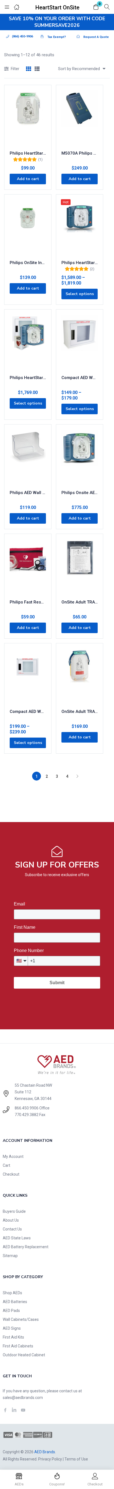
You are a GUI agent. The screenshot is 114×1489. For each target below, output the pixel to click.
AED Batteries (15, 1301)
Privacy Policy (50, 1459)
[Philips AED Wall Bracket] (28, 457)
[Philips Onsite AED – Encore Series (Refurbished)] (79, 457)
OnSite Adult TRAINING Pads (79, 602)
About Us (11, 1220)
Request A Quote (96, 37)
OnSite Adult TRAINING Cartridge (79, 711)
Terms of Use (76, 1459)
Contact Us (12, 1229)
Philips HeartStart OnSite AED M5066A (79, 262)
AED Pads (11, 1310)
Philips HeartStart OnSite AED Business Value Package (28, 377)
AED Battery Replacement (25, 1247)
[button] (96, 7)
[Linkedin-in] (14, 1410)
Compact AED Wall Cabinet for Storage (79, 377)
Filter (15, 68)
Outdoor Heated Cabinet (24, 1355)
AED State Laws (17, 1238)
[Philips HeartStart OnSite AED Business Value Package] (28, 342)
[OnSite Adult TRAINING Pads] (79, 567)
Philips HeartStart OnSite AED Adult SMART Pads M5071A (28, 153)
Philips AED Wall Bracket (28, 492)
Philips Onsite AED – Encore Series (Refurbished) (79, 492)
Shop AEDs (12, 1293)
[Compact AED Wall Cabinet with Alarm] (28, 676)
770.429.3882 (26, 1114)
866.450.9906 (26, 1108)
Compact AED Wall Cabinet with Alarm (28, 711)
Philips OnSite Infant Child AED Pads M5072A (28, 262)
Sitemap (10, 1255)
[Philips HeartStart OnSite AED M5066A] (79, 227)
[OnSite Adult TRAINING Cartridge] (79, 676)
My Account (13, 1156)
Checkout (11, 1174)
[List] (37, 69)
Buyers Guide (14, 1211)
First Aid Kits (13, 1337)
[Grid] (28, 69)
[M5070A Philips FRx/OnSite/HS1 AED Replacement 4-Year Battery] (79, 118)
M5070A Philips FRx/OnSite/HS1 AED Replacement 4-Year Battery (79, 153)
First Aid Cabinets (18, 1346)
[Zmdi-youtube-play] (22, 1410)
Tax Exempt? (56, 37)
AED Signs (12, 1328)
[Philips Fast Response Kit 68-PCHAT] (28, 567)
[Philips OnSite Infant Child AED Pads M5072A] (28, 227)
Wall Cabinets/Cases (21, 1319)
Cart (6, 1165)
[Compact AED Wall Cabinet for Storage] (79, 342)
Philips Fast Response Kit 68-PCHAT (28, 602)
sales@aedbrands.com (23, 1397)
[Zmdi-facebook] (5, 1410)
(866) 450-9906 (22, 36)
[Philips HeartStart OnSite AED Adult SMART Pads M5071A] (28, 118)
